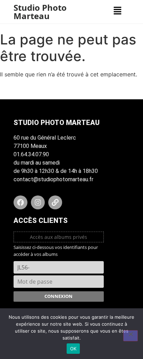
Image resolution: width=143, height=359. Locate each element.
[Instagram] (38, 202)
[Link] (55, 202)
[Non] (130, 335)
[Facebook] (20, 202)
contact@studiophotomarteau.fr (53, 179)
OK (73, 348)
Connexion (58, 296)
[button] (117, 10)
